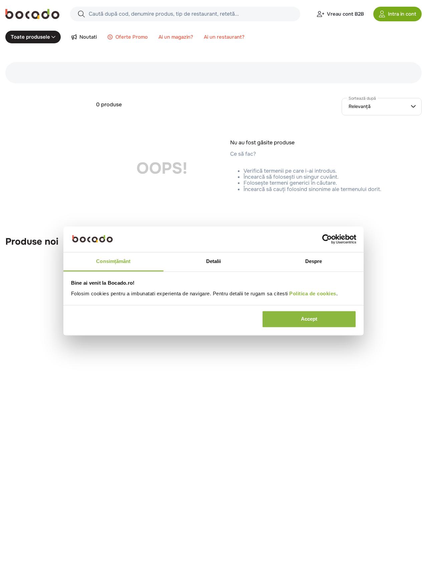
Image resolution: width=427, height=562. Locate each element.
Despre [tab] (313, 261)
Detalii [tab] (213, 261)
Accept (309, 319)
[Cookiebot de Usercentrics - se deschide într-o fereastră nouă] (327, 239)
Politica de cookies (312, 293)
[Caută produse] (81, 14)
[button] (397, 14)
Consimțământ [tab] (113, 261)
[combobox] (185, 14)
